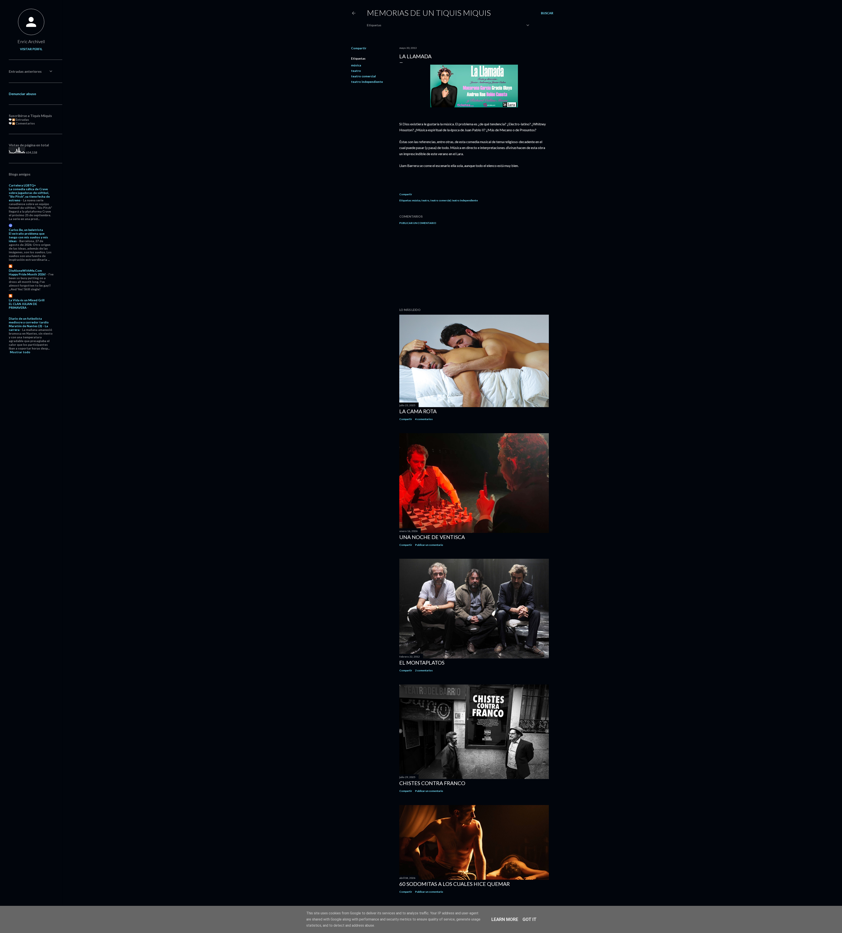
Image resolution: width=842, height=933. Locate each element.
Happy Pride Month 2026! (27, 274)
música (356, 65)
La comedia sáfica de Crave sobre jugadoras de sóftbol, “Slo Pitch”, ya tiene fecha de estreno (29, 194)
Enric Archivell (31, 41)
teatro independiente (367, 81)
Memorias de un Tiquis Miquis (429, 13)
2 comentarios (424, 670)
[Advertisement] (474, 266)
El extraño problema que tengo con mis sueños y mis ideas (28, 237)
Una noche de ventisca (432, 537)
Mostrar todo (20, 352)
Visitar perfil (31, 49)
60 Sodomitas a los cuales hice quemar (454, 884)
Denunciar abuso (22, 94)
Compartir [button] (358, 48)
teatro (356, 71)
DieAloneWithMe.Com (25, 270)
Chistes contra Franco (432, 783)
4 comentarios (424, 419)
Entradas (22, 119)
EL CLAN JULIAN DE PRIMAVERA (23, 305)
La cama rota (418, 411)
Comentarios (25, 123)
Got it (530, 919)
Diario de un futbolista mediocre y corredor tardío (29, 320)
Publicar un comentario (417, 223)
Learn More (504, 919)
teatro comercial (363, 76)
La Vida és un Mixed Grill (27, 300)
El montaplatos (421, 662)
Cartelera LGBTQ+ (22, 185)
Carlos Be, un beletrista (26, 230)
